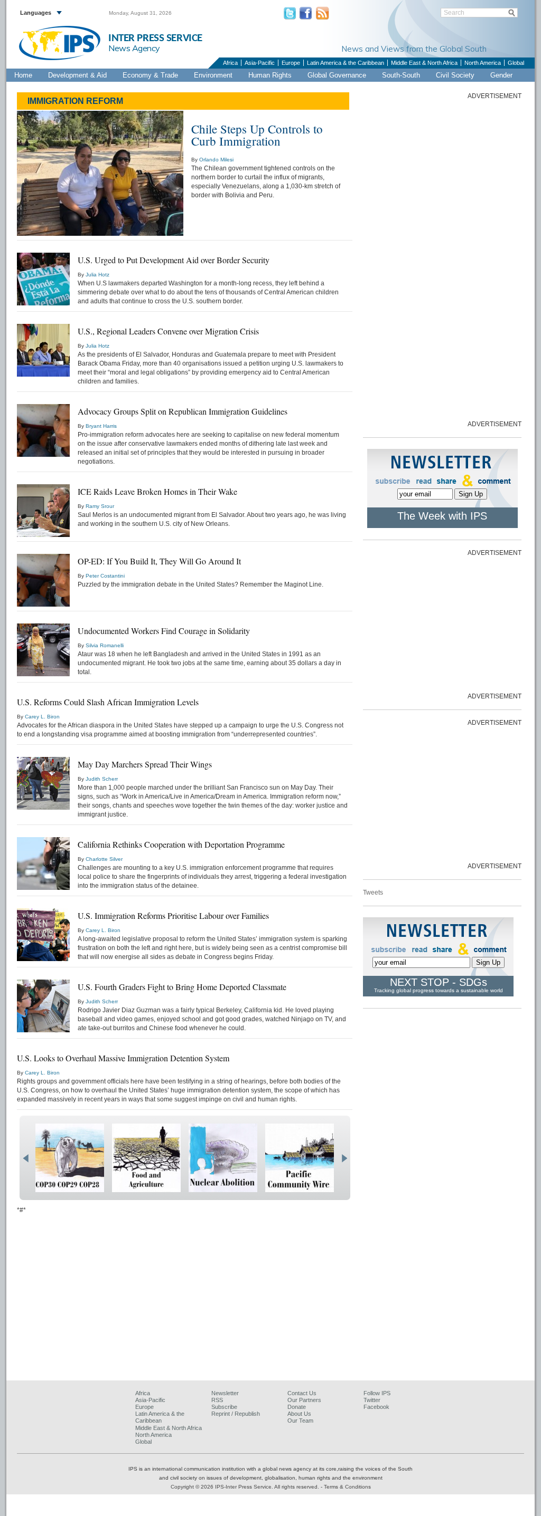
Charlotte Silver (104, 859)
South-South (401, 75)
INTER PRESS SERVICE (155, 38)
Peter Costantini (105, 576)
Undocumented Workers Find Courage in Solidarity (164, 630)
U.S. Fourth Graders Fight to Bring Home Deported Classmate (182, 986)
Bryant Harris (101, 426)
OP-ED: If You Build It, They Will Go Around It (159, 561)
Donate (296, 1407)
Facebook (376, 1407)
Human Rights (270, 75)
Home (23, 75)
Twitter (371, 1400)
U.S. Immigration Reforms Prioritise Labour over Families (173, 915)
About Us (299, 1414)
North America (482, 63)
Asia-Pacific (260, 63)
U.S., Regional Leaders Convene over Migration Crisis (168, 331)
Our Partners (304, 1400)
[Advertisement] (442, 259)
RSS (217, 1400)
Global (516, 63)
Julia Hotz (97, 274)
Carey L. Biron (42, 716)
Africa (230, 63)
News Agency (134, 48)
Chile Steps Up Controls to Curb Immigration (257, 135)
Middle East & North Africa (424, 63)
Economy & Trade (150, 75)
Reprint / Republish (235, 1414)
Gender (501, 75)
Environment (213, 75)
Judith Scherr (102, 779)
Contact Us (301, 1393)
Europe (291, 63)
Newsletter (225, 1393)
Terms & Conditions (347, 1487)
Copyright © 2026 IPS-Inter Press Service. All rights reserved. (246, 1487)
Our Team (300, 1420)
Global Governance (336, 75)
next (344, 1158)
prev (26, 1158)
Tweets (373, 892)
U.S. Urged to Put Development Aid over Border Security (173, 259)
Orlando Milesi (216, 159)
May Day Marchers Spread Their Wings (145, 764)
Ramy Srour (100, 506)
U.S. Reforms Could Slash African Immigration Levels (108, 701)
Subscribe (224, 1407)
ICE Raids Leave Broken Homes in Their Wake (157, 491)
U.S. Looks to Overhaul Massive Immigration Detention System (123, 1057)
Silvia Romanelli (105, 645)
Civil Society (455, 75)
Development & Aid (77, 75)
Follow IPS (376, 1393)
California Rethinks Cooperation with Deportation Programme (181, 844)
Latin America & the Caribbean (345, 63)
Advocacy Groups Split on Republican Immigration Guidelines (182, 411)
